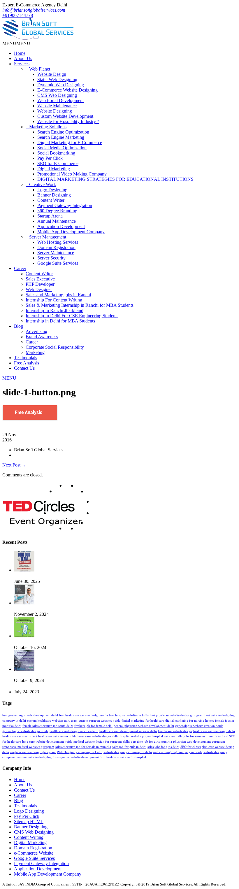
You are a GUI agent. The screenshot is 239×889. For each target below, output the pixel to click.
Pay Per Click (50, 158)
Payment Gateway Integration (64, 205)
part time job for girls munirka (151, 741)
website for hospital (133, 757)
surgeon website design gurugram (33, 752)
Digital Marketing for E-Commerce (69, 142)
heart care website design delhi (98, 736)
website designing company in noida (177, 752)
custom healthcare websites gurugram (52, 720)
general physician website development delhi (144, 725)
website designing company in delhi (127, 752)
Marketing (35, 352)
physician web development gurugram (199, 741)
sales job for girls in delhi (129, 746)
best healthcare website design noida (83, 715)
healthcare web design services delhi (74, 731)
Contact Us (24, 368)
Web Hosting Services (57, 242)
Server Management (47, 236)
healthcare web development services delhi (128, 731)
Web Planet (39, 68)
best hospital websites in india (129, 715)
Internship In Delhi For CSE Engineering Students (72, 315)
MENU (9, 378)
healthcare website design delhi (214, 731)
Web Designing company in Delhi (79, 752)
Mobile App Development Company (71, 231)
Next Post (14, 464)
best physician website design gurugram (176, 715)
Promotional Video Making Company (72, 173)
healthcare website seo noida (57, 736)
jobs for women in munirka (202, 736)
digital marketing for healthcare (143, 720)
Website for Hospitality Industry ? (68, 121)
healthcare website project (19, 736)
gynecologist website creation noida (199, 725)
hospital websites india (167, 736)
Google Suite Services (57, 263)
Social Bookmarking (56, 152)
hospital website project (135, 736)
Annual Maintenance (56, 221)
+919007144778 (17, 15)
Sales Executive (40, 278)
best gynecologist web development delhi (30, 715)
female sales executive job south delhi (47, 725)
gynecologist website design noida (25, 731)
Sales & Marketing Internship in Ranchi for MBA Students (79, 305)
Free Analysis (26, 362)
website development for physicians (95, 757)
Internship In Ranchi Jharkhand (54, 310)
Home (19, 53)
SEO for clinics (190, 746)
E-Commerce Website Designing (67, 89)
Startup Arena (50, 215)
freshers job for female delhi (93, 725)
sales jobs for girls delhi (163, 746)
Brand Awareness (42, 336)
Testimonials (25, 357)
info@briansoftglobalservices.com (33, 10)
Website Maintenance (57, 105)
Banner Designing (54, 194)
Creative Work (42, 184)
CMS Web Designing (57, 95)
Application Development (61, 226)
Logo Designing (52, 189)
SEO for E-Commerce (57, 163)
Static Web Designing (57, 79)
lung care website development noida (47, 741)
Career (20, 268)
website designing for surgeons (48, 757)
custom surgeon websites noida (99, 720)
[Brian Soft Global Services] (37, 38)
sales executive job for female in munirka (83, 746)
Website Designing (54, 110)
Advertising (36, 331)
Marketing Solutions (47, 126)
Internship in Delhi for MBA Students (60, 320)
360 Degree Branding (57, 210)
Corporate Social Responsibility (55, 347)
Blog (18, 326)
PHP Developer (40, 284)
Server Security (51, 257)
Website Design (51, 74)
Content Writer (50, 200)
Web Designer (39, 289)
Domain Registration (56, 247)
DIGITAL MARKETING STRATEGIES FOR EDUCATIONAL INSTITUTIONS (115, 179)
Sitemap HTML (28, 821)
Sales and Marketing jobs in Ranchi (58, 294)
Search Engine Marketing (60, 137)
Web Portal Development (60, 100)
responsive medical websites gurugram (28, 746)
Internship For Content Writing (54, 299)
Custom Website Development (65, 116)
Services (21, 63)
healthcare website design (175, 731)
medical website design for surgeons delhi (101, 741)
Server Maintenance (55, 252)
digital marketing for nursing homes (189, 720)
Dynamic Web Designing (60, 84)
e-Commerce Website (33, 853)
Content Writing (28, 837)
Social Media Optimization (62, 147)
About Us (23, 58)
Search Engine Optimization (63, 131)
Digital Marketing (53, 168)
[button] (16, 43)
